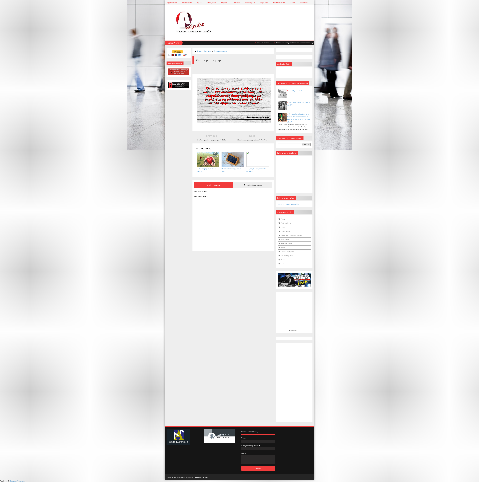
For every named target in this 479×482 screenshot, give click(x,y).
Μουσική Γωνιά (286, 243)
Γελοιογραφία (211, 2)
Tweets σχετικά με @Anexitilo (288, 204)
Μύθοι (283, 247)
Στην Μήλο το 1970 (295, 91)
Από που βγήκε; (286, 223)
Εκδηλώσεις (236, 2)
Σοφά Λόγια (207, 51)
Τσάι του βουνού (241, 43)
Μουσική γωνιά (250, 2)
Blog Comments (215, 185)
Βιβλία (199, 2)
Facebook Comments (253, 185)
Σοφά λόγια (264, 2)
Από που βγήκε (187, 2)
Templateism (190, 477)
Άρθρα (283, 219)
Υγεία (283, 264)
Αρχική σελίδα (172, 2)
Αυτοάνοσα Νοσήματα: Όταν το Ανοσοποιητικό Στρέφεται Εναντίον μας (280, 43)
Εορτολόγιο (293, 330)
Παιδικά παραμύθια (287, 251)
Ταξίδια (292, 2)
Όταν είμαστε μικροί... (220, 51)
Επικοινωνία (304, 2)
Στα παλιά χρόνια (279, 2)
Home (199, 51)
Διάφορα (224, 2)
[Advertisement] (294, 382)
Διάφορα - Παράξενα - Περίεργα (291, 235)
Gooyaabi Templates (17, 481)
